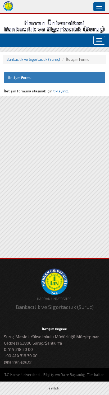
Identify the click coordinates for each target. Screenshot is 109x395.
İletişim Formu (19, 77)
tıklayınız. (61, 91)
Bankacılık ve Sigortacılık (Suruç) (33, 59)
